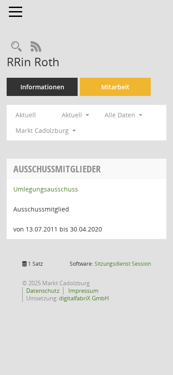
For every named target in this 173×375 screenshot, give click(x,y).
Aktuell (26, 115)
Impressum (82, 291)
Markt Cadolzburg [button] (43, 130)
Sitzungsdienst (122, 263)
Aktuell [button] (73, 115)
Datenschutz (42, 291)
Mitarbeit (115, 87)
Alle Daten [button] (121, 115)
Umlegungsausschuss (45, 189)
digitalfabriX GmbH (84, 298)
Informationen (42, 87)
